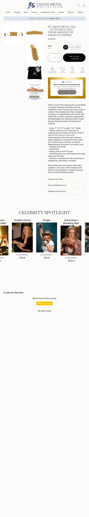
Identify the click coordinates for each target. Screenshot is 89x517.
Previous (8, 34)
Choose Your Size (55, 179)
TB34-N (66, 260)
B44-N (18, 257)
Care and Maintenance (57, 185)
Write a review (44, 303)
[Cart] (84, 5)
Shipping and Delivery (57, 191)
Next (19, 34)
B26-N (42, 257)
